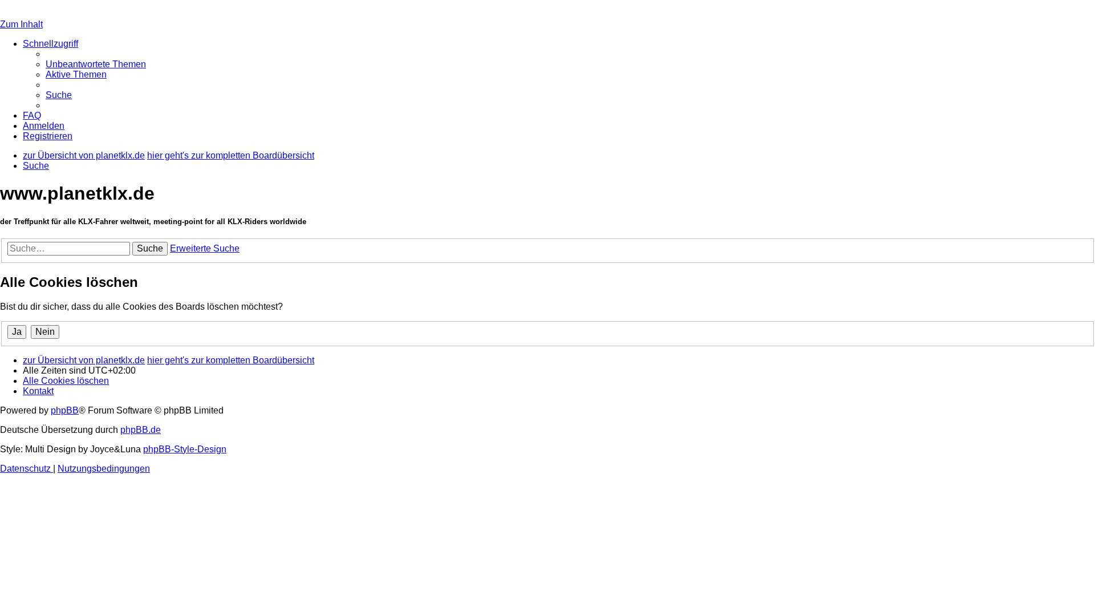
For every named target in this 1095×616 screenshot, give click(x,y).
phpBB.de (140, 430)
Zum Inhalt (21, 24)
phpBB (65, 410)
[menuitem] (96, 64)
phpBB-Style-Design (184, 449)
